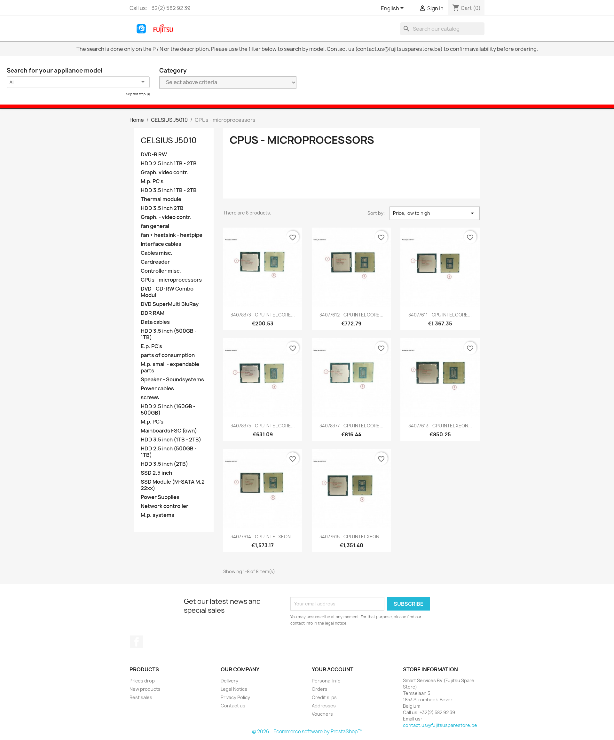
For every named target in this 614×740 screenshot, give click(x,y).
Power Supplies (160, 497)
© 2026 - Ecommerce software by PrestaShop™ (307, 731)
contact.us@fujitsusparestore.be (440, 725)
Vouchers (322, 714)
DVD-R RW (154, 154)
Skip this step (136, 94)
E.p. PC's (151, 346)
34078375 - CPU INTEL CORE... (263, 426)
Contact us (233, 706)
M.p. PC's (152, 421)
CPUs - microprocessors (171, 280)
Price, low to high (434, 213)
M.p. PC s (152, 181)
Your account (332, 669)
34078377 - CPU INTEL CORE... (351, 426)
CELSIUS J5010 (169, 140)
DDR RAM (152, 313)
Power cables (157, 388)
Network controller (164, 506)
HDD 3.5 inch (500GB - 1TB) (169, 334)
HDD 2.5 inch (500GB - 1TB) (169, 451)
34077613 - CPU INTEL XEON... (440, 426)
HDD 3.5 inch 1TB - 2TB (169, 190)
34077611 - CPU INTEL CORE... (440, 315)
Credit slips (324, 697)
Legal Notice (234, 689)
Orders (319, 689)
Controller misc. (161, 271)
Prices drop (142, 681)
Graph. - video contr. (166, 217)
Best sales (141, 697)
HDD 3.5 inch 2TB (162, 208)
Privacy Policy (235, 697)
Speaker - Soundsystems (172, 379)
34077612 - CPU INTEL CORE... (351, 315)
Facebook (136, 641)
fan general (155, 226)
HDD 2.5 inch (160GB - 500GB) (168, 409)
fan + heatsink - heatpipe (171, 235)
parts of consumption (168, 355)
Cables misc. (156, 253)
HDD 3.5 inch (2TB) (164, 464)
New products (145, 689)
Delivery (229, 681)
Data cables (155, 322)
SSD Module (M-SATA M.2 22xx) (173, 485)
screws (150, 397)
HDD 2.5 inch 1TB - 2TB (169, 163)
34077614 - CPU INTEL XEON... (263, 537)
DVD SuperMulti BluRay (170, 304)
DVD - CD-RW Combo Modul (167, 292)
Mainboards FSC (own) (169, 430)
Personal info (326, 681)
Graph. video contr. (164, 172)
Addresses (324, 706)
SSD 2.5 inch (156, 473)
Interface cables (161, 244)
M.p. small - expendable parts (170, 367)
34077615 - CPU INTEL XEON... (351, 537)
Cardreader (155, 262)
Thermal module (161, 199)
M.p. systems (157, 515)
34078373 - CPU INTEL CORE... (263, 315)
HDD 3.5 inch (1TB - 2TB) (171, 439)
